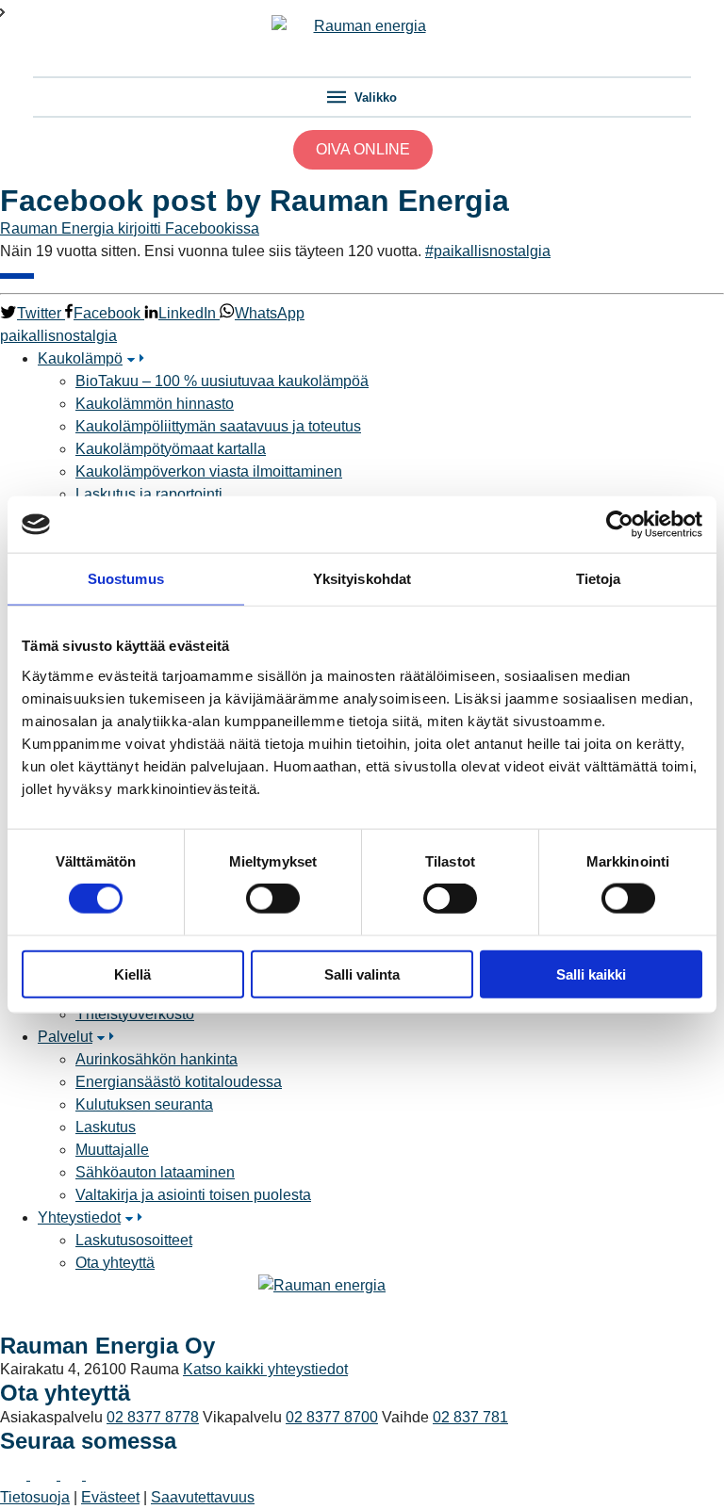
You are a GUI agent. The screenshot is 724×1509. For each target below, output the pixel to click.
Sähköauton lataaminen (155, 1172)
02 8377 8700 (332, 1417)
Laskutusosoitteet (133, 1240)
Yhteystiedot (79, 1217)
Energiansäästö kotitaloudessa (178, 1082)
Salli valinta (362, 973)
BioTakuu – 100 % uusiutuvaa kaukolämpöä (222, 381)
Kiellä (132, 973)
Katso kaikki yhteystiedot (265, 1369)
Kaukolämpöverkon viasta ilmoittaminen (208, 471)
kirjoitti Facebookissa (188, 228)
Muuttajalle (112, 1150)
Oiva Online (363, 149)
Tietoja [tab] (598, 579)
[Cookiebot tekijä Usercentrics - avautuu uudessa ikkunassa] (619, 525)
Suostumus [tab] (126, 579)
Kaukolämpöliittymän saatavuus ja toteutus (218, 426)
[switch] (273, 899)
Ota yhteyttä (115, 1263)
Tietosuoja (35, 1497)
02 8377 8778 (153, 1417)
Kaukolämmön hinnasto (154, 404)
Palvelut (65, 1037)
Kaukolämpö (80, 358)
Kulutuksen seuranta (144, 1104)
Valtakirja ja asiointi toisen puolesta (193, 1195)
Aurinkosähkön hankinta (156, 1059)
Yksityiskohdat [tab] (362, 579)
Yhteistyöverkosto (134, 1014)
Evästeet (110, 1497)
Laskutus (105, 1127)
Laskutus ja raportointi (148, 494)
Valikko (374, 97)
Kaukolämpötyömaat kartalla (170, 449)
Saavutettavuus (203, 1497)
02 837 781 (470, 1417)
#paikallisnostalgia (488, 251)
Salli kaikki (591, 973)
